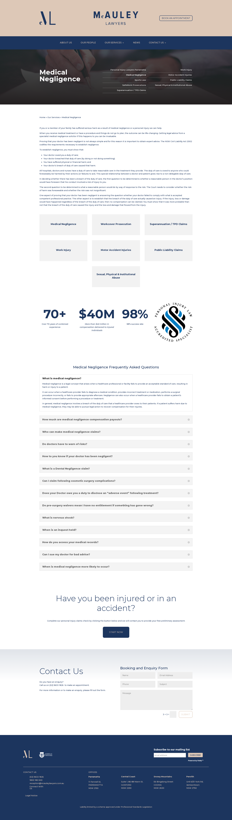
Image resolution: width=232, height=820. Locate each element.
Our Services (113, 43)
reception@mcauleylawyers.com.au (47, 783)
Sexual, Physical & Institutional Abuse (173, 85)
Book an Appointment (176, 18)
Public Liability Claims (181, 80)
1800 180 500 (36, 780)
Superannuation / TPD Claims (131, 90)
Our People (88, 43)
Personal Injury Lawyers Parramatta (128, 70)
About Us (66, 43)
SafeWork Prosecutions (134, 85)
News (136, 43)
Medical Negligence (136, 75)
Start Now (116, 632)
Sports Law (140, 80)
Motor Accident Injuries (180, 75)
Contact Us (156, 43)
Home (42, 117)
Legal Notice (31, 795)
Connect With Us (36, 787)
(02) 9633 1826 (56, 685)
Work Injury (186, 70)
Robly (199, 761)
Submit (185, 714)
